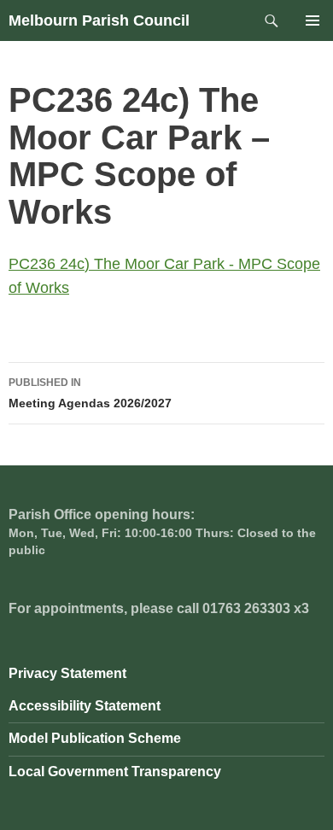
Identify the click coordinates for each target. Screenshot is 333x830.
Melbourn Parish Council (99, 20)
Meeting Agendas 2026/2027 (90, 393)
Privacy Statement (67, 673)
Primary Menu (312, 20)
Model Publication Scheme (95, 738)
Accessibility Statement (85, 705)
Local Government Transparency (115, 771)
